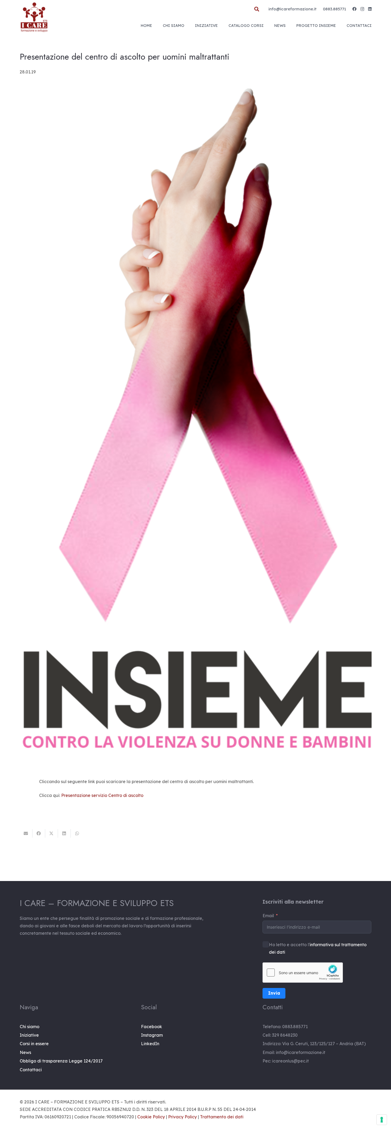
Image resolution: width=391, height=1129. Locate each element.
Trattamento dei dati (221, 1116)
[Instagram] (362, 9)
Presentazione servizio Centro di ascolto (102, 795)
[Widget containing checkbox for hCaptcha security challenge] (303, 972)
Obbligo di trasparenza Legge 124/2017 (61, 1061)
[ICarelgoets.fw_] (34, 17)
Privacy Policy (182, 1116)
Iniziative (29, 1035)
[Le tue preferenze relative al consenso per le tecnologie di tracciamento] (382, 1120)
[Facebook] (354, 9)
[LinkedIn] (370, 9)
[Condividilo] (38, 833)
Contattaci (31, 1069)
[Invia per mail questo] (26, 833)
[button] (256, 9)
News (25, 1052)
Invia (274, 993)
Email (268, 915)
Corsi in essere (34, 1043)
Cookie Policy (151, 1116)
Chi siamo (29, 1026)
